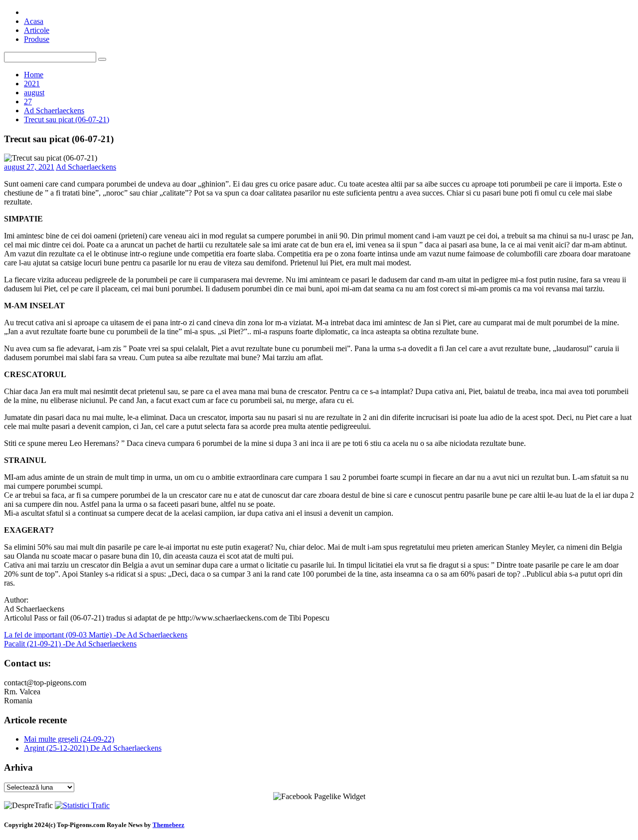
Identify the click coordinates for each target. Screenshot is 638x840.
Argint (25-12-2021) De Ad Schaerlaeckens (92, 748)
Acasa (33, 21)
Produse (36, 39)
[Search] (102, 59)
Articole (36, 30)
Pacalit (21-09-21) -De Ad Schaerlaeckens (70, 643)
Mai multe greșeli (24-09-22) (69, 739)
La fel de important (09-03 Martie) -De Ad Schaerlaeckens (95, 634)
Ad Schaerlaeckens (86, 167)
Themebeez (168, 825)
